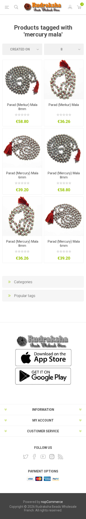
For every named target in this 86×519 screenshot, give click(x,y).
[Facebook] (34, 456)
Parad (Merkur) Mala (64, 105)
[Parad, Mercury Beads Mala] (63, 148)
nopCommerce (52, 502)
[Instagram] (51, 456)
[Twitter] (25, 456)
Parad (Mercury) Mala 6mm (22, 175)
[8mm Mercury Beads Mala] (63, 216)
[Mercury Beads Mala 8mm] (22, 216)
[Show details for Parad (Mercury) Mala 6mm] (22, 148)
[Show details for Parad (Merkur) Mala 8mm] (22, 79)
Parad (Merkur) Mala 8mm (22, 107)
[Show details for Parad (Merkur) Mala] (63, 79)
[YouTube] (43, 456)
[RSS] (60, 456)
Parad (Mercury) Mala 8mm (64, 175)
